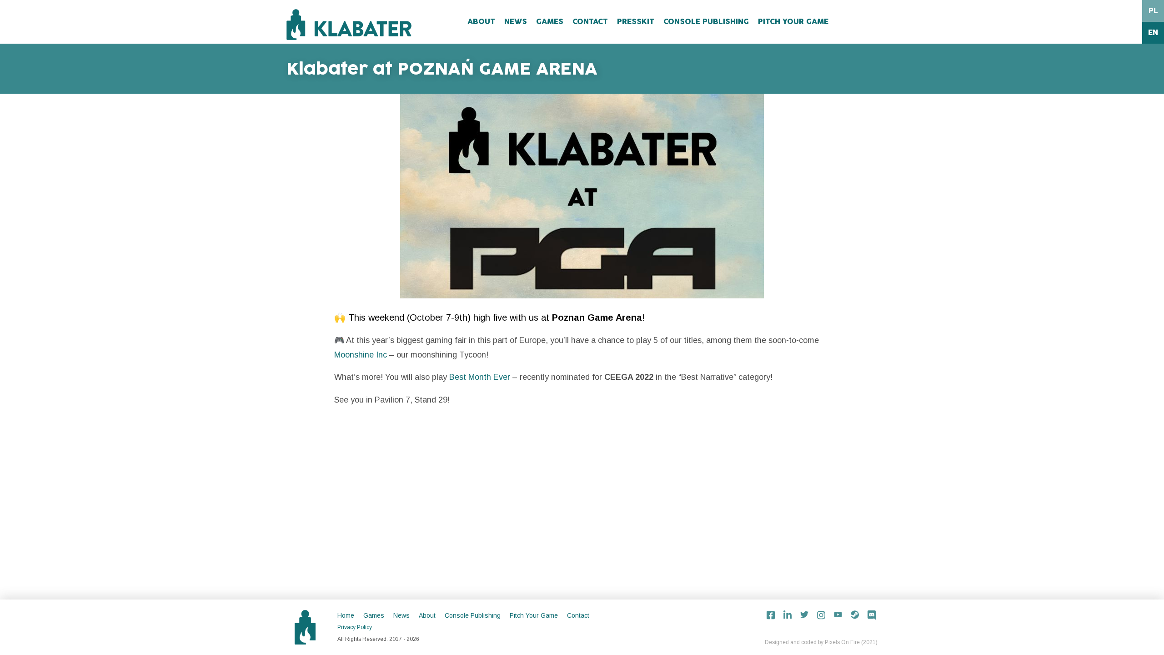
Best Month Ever (479, 377)
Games (549, 21)
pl (1153, 11)
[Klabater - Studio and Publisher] (348, 24)
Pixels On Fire (842, 642)
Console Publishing (706, 21)
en (1153, 32)
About (481, 21)
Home (345, 615)
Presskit (635, 21)
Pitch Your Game (793, 21)
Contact (590, 21)
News (515, 21)
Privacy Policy (354, 627)
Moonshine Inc (360, 354)
